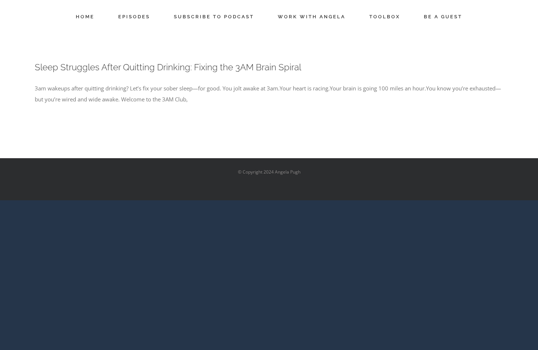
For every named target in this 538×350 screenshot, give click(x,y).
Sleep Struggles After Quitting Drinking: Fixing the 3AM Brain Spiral (168, 67)
